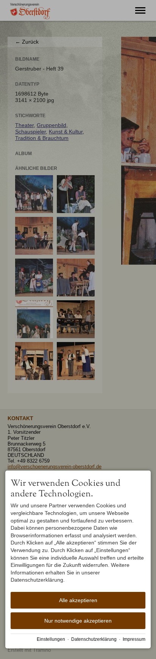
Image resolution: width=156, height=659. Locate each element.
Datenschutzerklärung (94, 639)
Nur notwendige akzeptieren (78, 621)
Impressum (134, 639)
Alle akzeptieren (78, 600)
